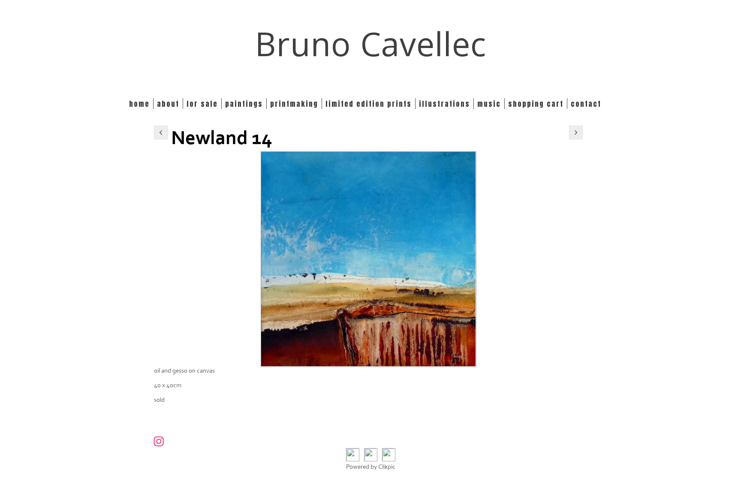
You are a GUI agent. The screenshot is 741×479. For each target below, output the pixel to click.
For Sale (202, 103)
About (168, 103)
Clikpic (386, 466)
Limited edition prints (368, 103)
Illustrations (444, 103)
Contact (586, 103)
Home (139, 103)
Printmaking (294, 103)
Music (489, 103)
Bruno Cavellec (370, 43)
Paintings (244, 103)
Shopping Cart (535, 103)
